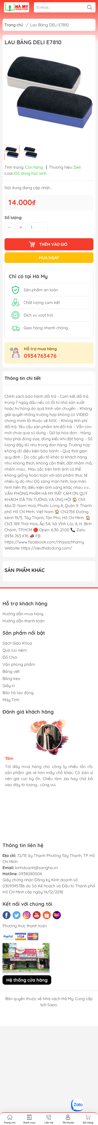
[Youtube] (37, 915)
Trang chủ (14, 24)
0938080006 (30, 873)
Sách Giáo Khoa (17, 643)
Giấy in (9, 685)
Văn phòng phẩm (19, 664)
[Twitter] (17, 915)
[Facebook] (7, 915)
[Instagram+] (27, 915)
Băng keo (11, 678)
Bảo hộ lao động (18, 692)
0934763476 (40, 355)
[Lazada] (57, 915)
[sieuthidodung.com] (16, 7)
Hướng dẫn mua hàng (23, 613)
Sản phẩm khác (25, 570)
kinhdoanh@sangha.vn (36, 867)
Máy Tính (11, 699)
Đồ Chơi (10, 657)
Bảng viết (11, 671)
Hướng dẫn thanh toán (23, 620)
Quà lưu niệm (15, 650)
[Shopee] (47, 915)
